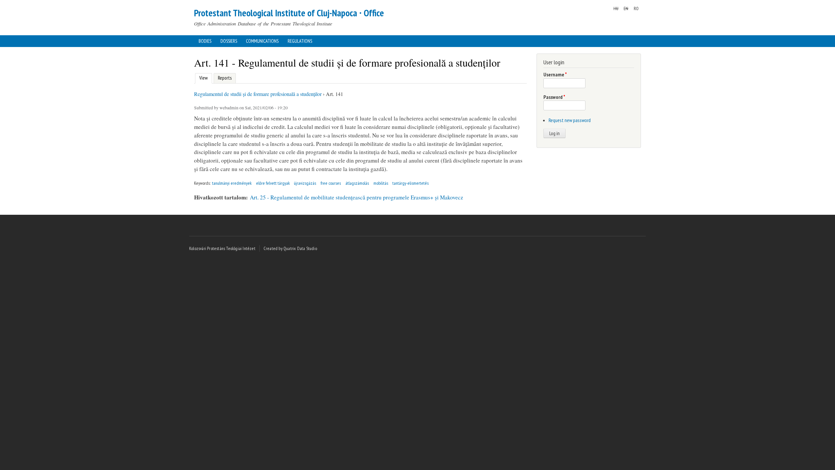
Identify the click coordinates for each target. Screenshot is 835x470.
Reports (225, 78)
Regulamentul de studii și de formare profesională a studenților (258, 93)
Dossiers (228, 41)
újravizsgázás (305, 183)
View (202, 78)
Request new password (570, 120)
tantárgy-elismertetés (410, 183)
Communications (262, 41)
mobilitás (380, 183)
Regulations (300, 41)
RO (636, 8)
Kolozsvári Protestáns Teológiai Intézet (222, 248)
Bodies (205, 41)
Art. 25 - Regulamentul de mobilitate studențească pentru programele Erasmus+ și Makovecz (356, 197)
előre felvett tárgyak (273, 183)
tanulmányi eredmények (231, 183)
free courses (331, 183)
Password (554, 97)
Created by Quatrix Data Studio (290, 248)
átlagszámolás (357, 183)
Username (555, 74)
